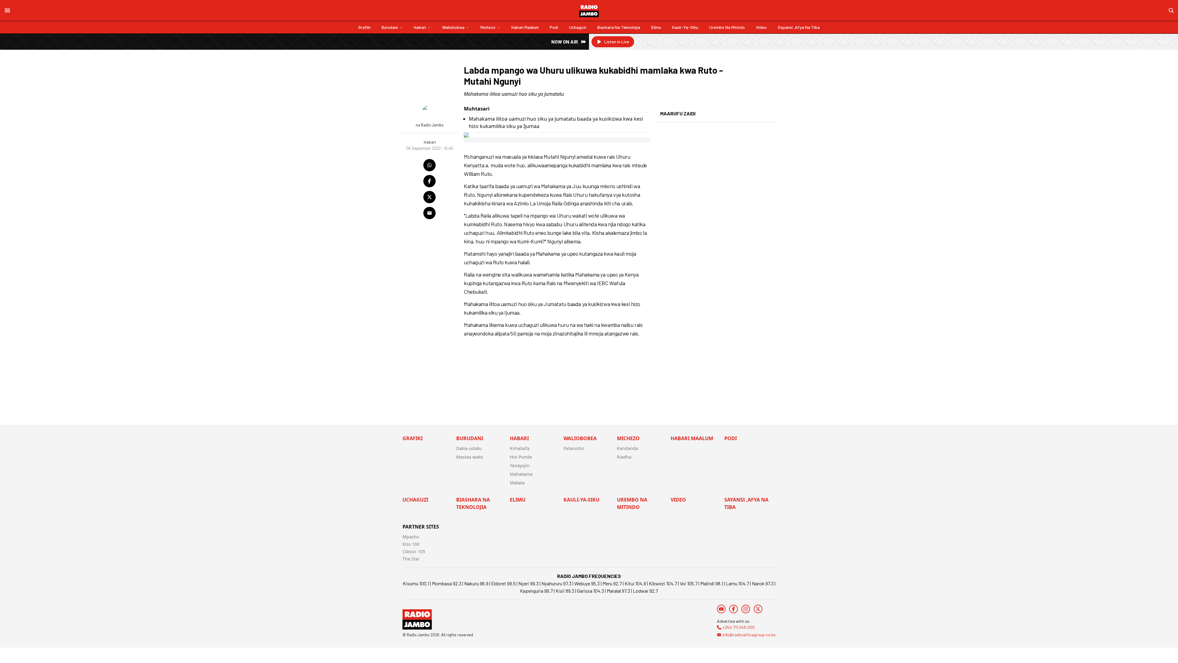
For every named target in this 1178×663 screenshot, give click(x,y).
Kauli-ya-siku (685, 27)
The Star (411, 559)
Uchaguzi (577, 27)
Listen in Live (616, 41)
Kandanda (627, 448)
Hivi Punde (521, 457)
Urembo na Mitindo (727, 27)
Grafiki (364, 27)
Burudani (390, 27)
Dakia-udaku (469, 448)
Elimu (656, 27)
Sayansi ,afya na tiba (799, 27)
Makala (517, 483)
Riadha (624, 457)
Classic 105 (413, 551)
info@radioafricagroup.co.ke (749, 634)
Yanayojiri (520, 465)
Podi (554, 27)
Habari (420, 27)
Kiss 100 (410, 544)
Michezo (487, 27)
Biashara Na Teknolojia (618, 27)
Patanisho (574, 448)
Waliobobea (453, 27)
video (761, 27)
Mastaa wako (469, 457)
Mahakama (521, 474)
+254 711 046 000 (738, 627)
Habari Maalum (525, 27)
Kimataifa (519, 448)
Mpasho (410, 537)
